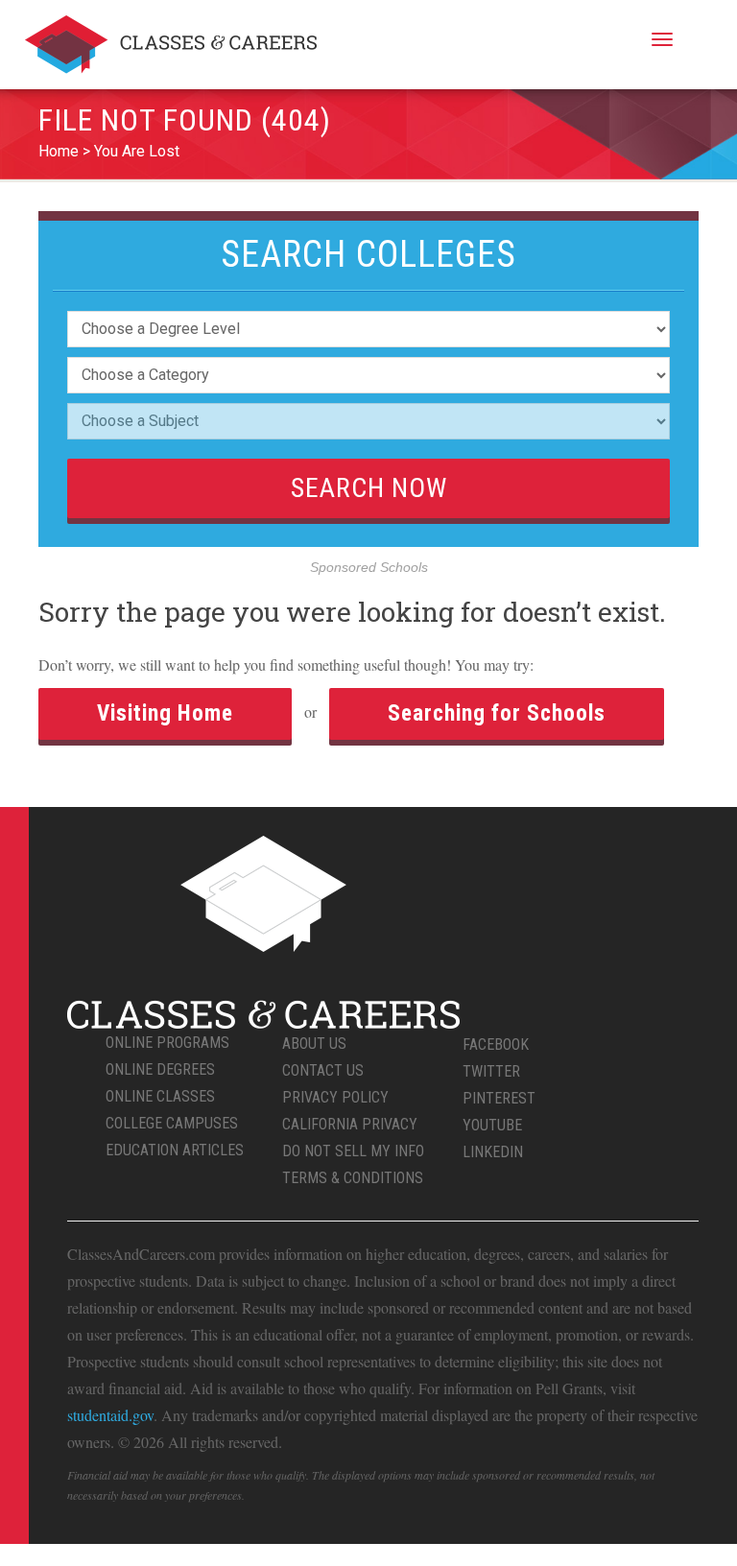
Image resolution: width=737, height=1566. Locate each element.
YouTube (492, 1125)
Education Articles (175, 1150)
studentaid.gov (110, 1415)
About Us (314, 1043)
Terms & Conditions (352, 1178)
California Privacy (349, 1124)
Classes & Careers (171, 44)
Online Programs (167, 1042)
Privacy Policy (335, 1097)
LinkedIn (493, 1152)
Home (58, 151)
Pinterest (499, 1098)
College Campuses (172, 1123)
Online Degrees (160, 1069)
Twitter (491, 1071)
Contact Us (323, 1070)
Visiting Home (165, 713)
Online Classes (160, 1096)
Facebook (496, 1044)
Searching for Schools (497, 713)
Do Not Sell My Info (353, 1151)
